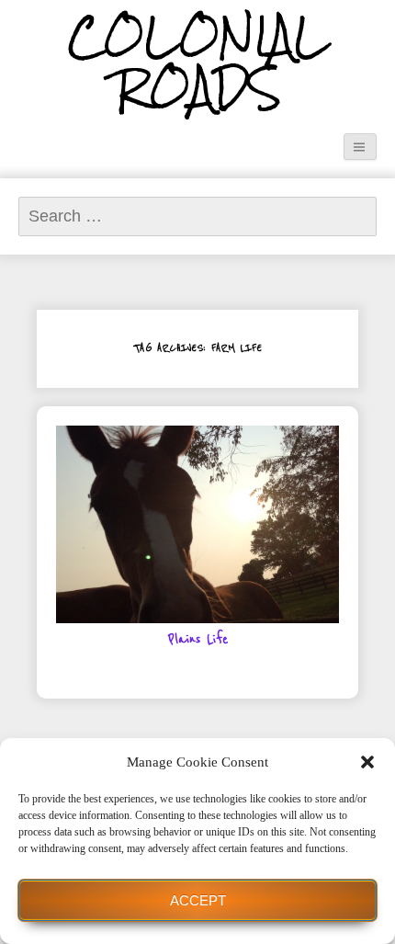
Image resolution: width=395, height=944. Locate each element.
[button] (367, 762)
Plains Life (198, 639)
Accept (198, 900)
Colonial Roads (198, 63)
